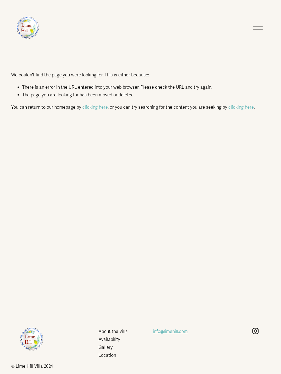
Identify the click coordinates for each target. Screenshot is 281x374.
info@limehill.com (170, 331)
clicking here (95, 107)
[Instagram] (255, 331)
